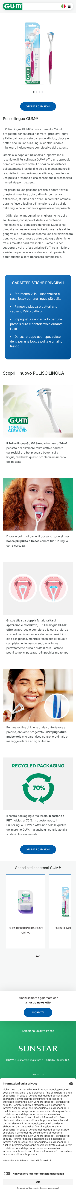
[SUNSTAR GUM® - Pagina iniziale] (12, 6)
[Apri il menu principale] (70, 6)
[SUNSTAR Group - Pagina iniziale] (38, 1049)
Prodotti (38, 1075)
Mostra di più (25, 943)
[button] (33, 92)
